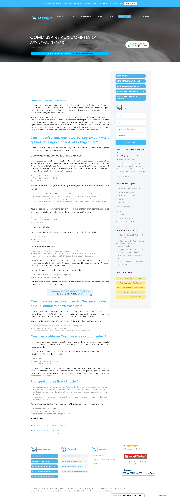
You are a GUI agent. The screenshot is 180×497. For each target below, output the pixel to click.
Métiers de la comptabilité (125, 222)
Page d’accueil (69, 373)
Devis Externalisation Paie (128, 81)
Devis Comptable (124, 76)
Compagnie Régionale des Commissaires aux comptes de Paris (80, 387)
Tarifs (71, 16)
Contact (99, 16)
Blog (111, 16)
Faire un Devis (130, 3)
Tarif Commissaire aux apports (130, 283)
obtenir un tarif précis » (82, 53)
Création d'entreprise (123, 203)
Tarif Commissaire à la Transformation (130, 288)
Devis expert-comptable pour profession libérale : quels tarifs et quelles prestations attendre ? (130, 243)
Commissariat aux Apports (125, 192)
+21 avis (138, 45)
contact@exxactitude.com (128, 159)
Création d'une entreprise (71, 456)
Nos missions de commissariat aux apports (48, 423)
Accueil (60, 16)
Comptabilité (120, 199)
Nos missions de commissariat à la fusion (47, 428)
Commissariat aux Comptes (125, 196)
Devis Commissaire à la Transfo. (127, 97)
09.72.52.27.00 (143, 16)
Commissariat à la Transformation (128, 188)
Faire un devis (124, 16)
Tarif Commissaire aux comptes (130, 278)
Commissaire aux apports (71, 466)
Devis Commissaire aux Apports (130, 91)
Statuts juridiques (123, 207)
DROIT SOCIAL (120, 215)
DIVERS (118, 211)
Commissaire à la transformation (74, 471)
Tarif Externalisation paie (130, 292)
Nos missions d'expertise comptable (46, 430)
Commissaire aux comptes (71, 461)
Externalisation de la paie (125, 218)
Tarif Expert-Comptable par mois (130, 297)
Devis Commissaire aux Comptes (130, 86)
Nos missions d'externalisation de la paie (47, 433)
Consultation (85, 16)
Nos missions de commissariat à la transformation (50, 425)
